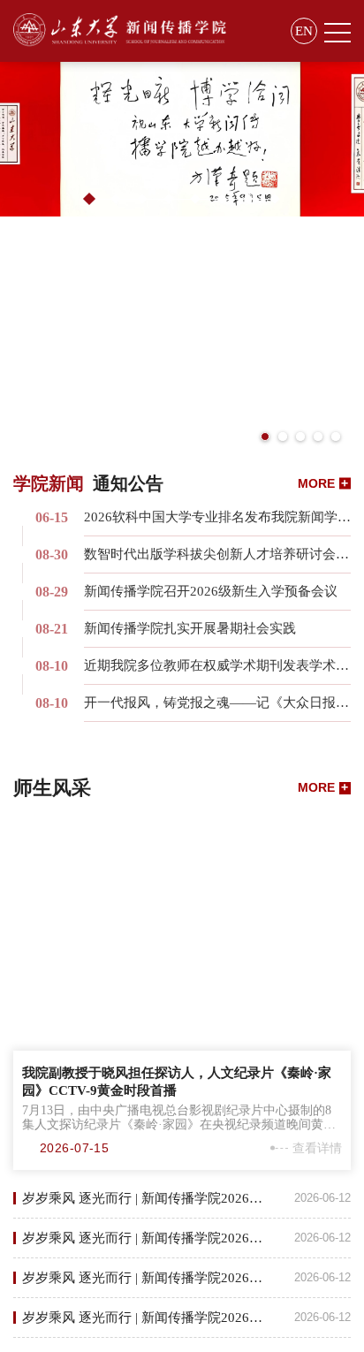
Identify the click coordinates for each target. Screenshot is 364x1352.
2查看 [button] (114, 197)
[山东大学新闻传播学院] (119, 31)
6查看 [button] (220, 197)
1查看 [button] (89, 198)
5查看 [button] (194, 197)
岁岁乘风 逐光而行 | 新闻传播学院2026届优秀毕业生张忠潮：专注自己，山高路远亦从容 (186, 1278)
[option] (182, 139)
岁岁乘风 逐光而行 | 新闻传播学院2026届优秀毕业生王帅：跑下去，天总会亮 (186, 1198)
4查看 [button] (167, 197)
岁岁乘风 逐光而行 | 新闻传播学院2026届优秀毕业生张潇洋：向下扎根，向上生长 (186, 1238)
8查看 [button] (273, 197)
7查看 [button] (247, 197)
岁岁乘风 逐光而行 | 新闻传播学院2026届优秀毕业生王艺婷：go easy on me (186, 1317)
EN (304, 31)
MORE (323, 482)
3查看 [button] (141, 197)
